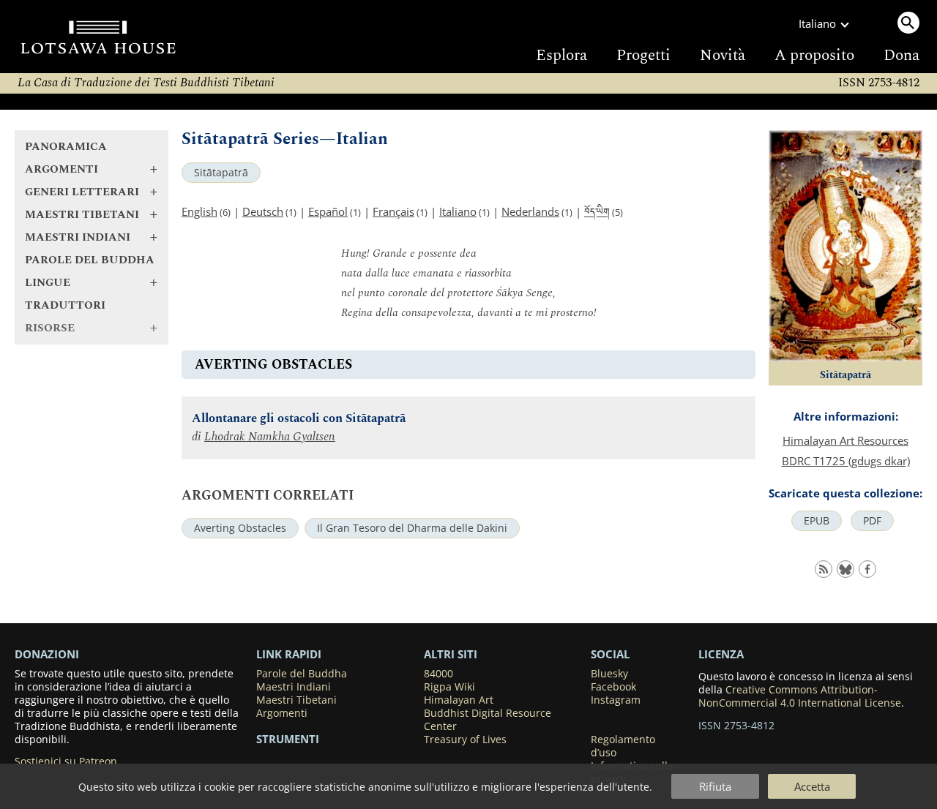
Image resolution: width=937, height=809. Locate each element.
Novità (722, 55)
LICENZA (721, 654)
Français (393, 211)
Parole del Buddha (89, 260)
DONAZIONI (47, 654)
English (199, 211)
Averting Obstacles (240, 528)
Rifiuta (715, 786)
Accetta (812, 786)
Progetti (643, 55)
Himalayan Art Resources (845, 440)
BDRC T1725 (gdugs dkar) (846, 461)
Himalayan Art (458, 700)
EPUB (816, 520)
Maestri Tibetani (296, 700)
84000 (438, 673)
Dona (901, 55)
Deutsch (262, 211)
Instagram (616, 700)
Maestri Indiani (293, 686)
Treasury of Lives (465, 739)
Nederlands (530, 211)
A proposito (814, 55)
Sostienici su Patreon (66, 761)
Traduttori (65, 305)
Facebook (613, 686)
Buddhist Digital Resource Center (487, 720)
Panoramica (66, 146)
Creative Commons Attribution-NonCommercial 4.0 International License (799, 696)
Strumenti (287, 738)
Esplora (561, 55)
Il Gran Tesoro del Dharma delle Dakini (412, 528)
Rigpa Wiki (449, 686)
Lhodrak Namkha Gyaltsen (269, 437)
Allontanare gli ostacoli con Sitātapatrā (299, 419)
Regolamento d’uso (623, 746)
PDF (872, 520)
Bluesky (609, 673)
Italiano (458, 211)
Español (328, 211)
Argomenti (281, 713)
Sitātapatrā (221, 172)
